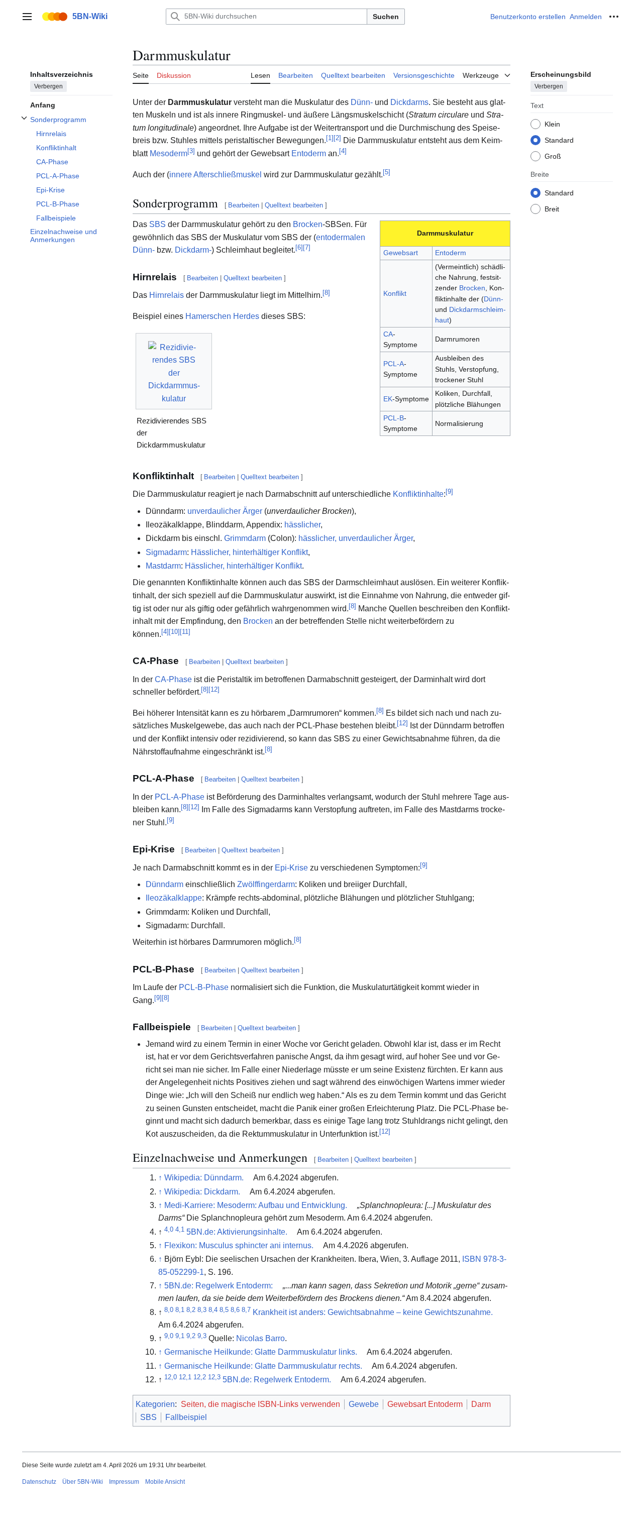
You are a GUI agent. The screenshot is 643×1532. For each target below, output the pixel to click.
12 (214, 689)
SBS (157, 224)
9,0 (168, 1336)
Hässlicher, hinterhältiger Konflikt (249, 552)
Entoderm (308, 153)
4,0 (168, 1229)
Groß (553, 156)
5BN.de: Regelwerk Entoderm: (218, 1285)
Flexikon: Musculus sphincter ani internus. (238, 1245)
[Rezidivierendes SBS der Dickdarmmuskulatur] (174, 371)
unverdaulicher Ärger (224, 511)
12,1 (185, 1377)
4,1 (179, 1229)
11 (185, 631)
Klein (552, 124)
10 (174, 631)
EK (387, 399)
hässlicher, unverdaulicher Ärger (355, 538)
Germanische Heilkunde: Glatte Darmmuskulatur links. (260, 1352)
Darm (481, 1404)
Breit (552, 208)
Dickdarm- (193, 250)
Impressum (124, 1481)
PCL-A (393, 364)
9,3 (201, 1336)
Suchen (386, 17)
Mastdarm (163, 566)
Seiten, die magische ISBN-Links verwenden (260, 1404)
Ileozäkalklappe (174, 898)
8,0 (168, 1309)
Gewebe (364, 1404)
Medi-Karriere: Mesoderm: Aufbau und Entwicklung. (255, 1205)
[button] (27, 17)
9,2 (190, 1336)
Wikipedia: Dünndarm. (204, 1177)
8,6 (235, 1309)
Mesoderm (168, 153)
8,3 (201, 1309)
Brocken (472, 288)
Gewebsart (400, 253)
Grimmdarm (245, 538)
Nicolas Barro (260, 1338)
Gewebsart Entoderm (425, 1404)
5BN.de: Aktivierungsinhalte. (236, 1232)
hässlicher (302, 524)
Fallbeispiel (186, 1417)
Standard (559, 140)
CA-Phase (173, 679)
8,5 (224, 1309)
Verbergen (48, 85)
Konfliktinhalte (418, 494)
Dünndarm (164, 884)
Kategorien (155, 1404)
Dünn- (362, 102)
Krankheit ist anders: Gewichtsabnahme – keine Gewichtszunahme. (373, 1312)
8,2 (190, 1309)
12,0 (170, 1377)
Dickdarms (409, 102)
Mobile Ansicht (165, 1481)
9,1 (179, 1336)
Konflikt (394, 293)
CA (388, 334)
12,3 (214, 1377)
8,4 (213, 1309)
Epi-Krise (291, 867)
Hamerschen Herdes (222, 316)
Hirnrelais (166, 295)
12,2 (199, 1377)
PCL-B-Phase (204, 987)
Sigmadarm (166, 552)
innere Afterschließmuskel (215, 174)
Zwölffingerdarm (266, 884)
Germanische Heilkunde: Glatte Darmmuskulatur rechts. (263, 1366)
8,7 (246, 1309)
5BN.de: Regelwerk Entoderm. (277, 1379)
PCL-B (393, 418)
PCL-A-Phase (179, 797)
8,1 (179, 1309)
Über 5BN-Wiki (82, 1481)
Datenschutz (39, 1481)
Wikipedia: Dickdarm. (202, 1191)
